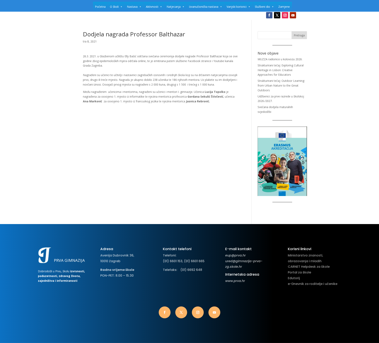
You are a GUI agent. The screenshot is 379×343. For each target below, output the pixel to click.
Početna (100, 6)
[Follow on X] (277, 15)
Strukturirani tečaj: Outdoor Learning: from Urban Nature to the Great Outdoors (281, 85)
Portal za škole (299, 272)
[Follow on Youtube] (293, 15)
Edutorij (294, 278)
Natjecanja (174, 6)
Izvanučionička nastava (203, 6)
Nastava (132, 6)
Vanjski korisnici (237, 6)
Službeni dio (262, 6)
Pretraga (299, 35)
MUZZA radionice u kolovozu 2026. (280, 59)
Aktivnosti (152, 6)
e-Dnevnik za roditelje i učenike (312, 284)
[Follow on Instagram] (285, 15)
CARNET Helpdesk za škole (309, 266)
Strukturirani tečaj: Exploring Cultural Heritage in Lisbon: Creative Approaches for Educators (281, 70)
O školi (114, 6)
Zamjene (284, 6)
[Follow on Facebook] (269, 15)
